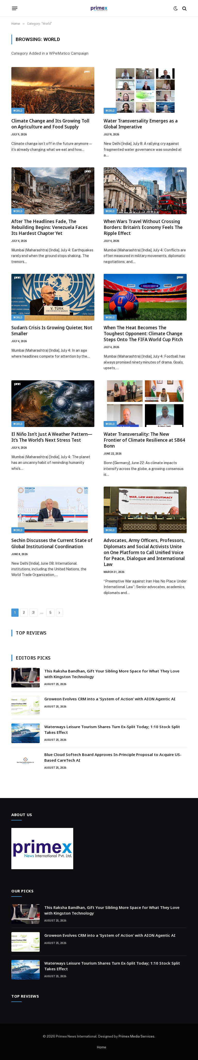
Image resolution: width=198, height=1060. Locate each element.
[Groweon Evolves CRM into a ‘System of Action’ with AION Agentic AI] (25, 705)
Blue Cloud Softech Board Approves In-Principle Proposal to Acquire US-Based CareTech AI (113, 757)
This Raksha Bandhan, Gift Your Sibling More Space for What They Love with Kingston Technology (111, 673)
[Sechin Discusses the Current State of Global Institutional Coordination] (52, 510)
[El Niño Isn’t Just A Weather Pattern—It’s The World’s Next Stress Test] (52, 403)
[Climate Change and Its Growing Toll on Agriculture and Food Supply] (52, 90)
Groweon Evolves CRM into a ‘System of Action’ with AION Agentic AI (110, 698)
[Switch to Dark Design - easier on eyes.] (175, 8)
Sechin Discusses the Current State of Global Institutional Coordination (52, 543)
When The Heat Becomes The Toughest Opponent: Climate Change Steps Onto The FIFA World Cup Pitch (143, 333)
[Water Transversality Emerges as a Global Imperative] (145, 90)
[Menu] (15, 8)
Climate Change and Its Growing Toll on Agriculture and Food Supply (50, 124)
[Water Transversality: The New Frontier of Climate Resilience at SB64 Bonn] (145, 403)
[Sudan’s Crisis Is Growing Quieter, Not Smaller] (52, 297)
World (17, 110)
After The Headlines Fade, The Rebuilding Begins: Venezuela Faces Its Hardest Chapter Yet (49, 227)
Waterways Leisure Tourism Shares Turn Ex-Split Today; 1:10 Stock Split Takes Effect (112, 729)
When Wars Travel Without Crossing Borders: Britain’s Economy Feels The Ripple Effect (143, 227)
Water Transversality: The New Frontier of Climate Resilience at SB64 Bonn (144, 440)
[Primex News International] (99, 8)
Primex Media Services (136, 1036)
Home (101, 1047)
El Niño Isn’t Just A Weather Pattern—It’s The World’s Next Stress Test (51, 437)
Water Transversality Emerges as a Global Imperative (141, 124)
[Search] (184, 8)
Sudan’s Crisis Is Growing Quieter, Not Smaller (51, 330)
